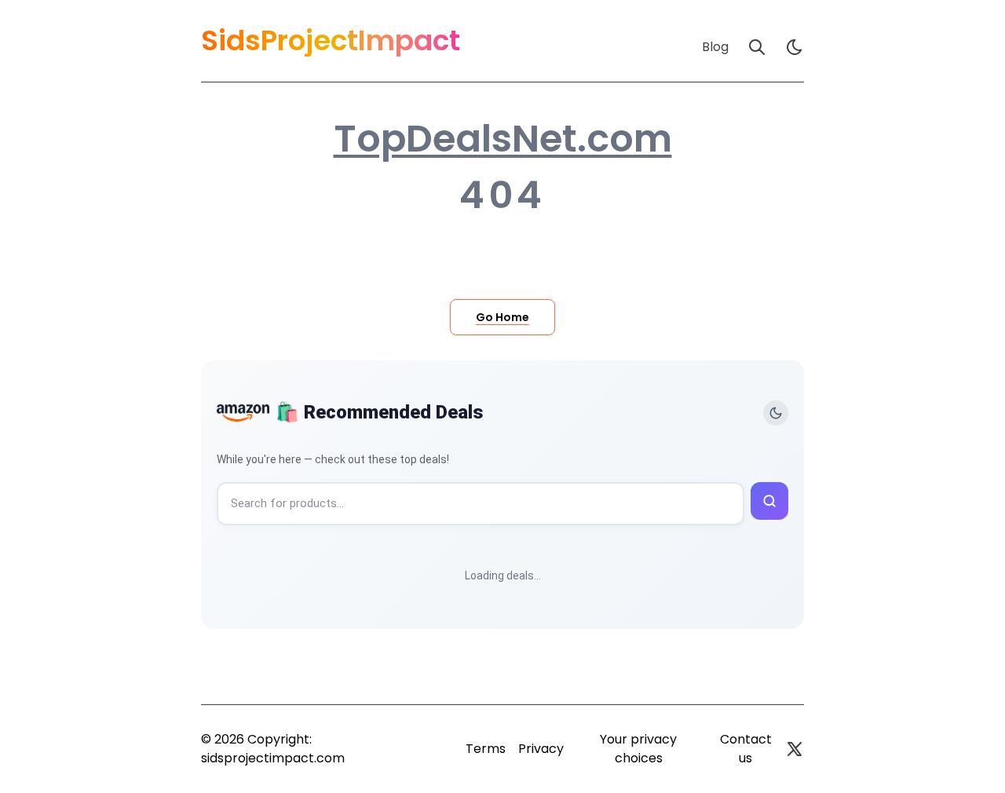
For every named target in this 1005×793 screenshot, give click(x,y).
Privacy (541, 749)
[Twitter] (794, 749)
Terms (486, 749)
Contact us (746, 748)
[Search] (756, 47)
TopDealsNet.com (503, 139)
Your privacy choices (638, 748)
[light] (794, 47)
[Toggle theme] (775, 413)
